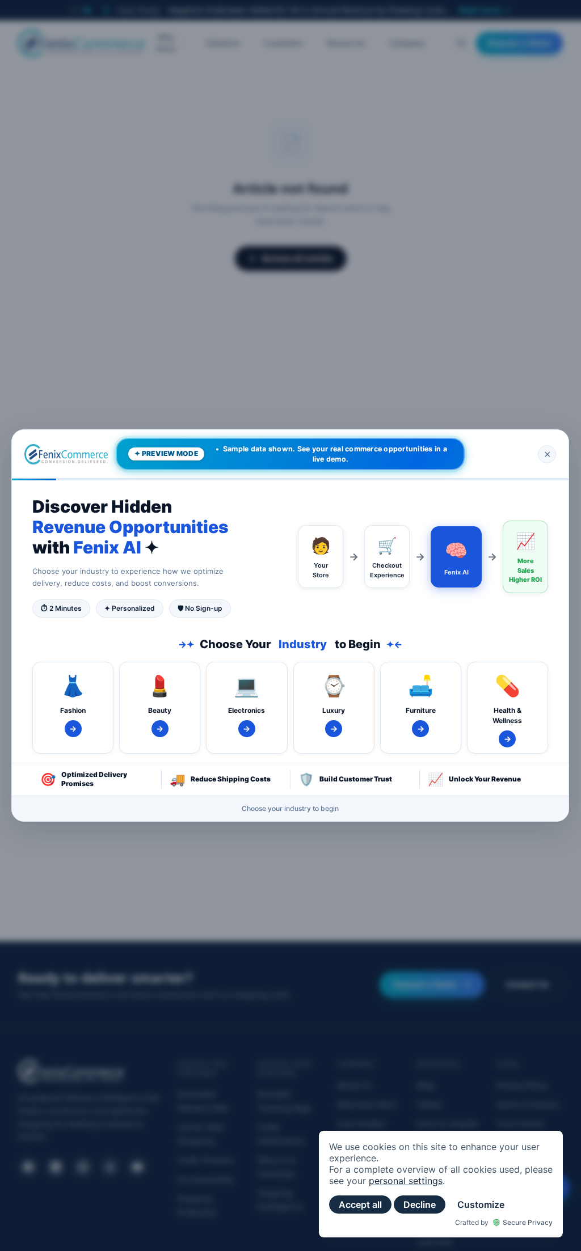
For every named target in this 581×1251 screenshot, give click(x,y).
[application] (441, 1184)
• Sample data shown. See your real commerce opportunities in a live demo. (291, 454)
